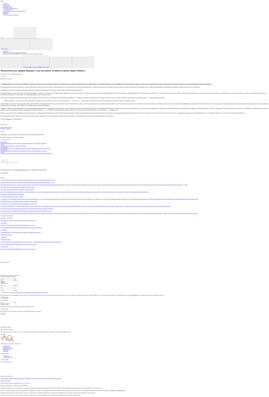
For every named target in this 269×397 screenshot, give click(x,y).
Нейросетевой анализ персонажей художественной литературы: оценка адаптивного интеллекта (24, 151)
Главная (5, 3)
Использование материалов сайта (32, 378)
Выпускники (22, 11)
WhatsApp (41, 67)
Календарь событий (8, 8)
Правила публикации (13, 14)
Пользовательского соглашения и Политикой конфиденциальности (31, 292)
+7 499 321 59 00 (4, 359)
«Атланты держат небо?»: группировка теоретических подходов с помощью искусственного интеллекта (26, 148)
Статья (2, 144)
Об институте (6, 6)
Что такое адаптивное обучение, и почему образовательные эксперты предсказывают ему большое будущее (26, 153)
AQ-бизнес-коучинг (14, 11)
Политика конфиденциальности (16, 378)
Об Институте (6, 347)
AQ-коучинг (6, 11)
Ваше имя (16, 285)
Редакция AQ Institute (6, 128)
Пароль (15, 280)
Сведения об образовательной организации (51, 378)
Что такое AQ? (6, 4)
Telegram (25, 67)
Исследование (4, 142)
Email (15, 279)
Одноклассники (35, 67)
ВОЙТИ (2, 282)
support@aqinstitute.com (133, 295)
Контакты (5, 14)
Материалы (6, 12)
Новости (15, 8)
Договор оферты (4, 378)
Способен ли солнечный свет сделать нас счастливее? (13, 146)
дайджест (8, 119)
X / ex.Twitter (46, 67)
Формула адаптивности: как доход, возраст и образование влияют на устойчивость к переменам (24, 143)
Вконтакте (30, 67)
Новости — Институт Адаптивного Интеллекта (14, 52)
